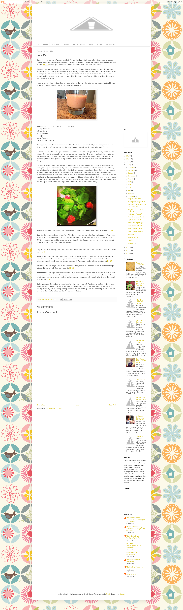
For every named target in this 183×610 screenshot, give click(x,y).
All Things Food (79, 44)
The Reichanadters (133, 560)
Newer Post (41, 405)
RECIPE (46, 65)
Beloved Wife (131, 574)
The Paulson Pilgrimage (134, 567)
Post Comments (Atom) (53, 408)
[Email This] (61, 299)
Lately (128, 569)
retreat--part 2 (130, 554)
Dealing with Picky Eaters (136, 202)
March (130, 193)
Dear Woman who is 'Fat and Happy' (141, 360)
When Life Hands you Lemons (139, 302)
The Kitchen (130, 561)
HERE (111, 230)
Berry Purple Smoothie (135, 226)
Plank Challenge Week (135, 231)
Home (37, 44)
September (132, 176)
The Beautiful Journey (134, 527)
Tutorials (66, 44)
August (130, 179)
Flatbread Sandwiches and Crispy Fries (137, 205)
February (131, 196)
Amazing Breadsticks (140, 264)
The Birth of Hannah (140, 341)
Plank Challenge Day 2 (135, 228)
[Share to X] (66, 299)
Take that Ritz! (132, 234)
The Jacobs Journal (133, 518)
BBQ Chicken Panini (134, 199)
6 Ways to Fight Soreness (141, 321)
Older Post (112, 405)
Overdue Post (140, 379)
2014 (128, 162)
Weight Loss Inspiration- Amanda (140, 283)
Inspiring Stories (95, 44)
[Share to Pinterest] (71, 299)
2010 (128, 253)
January (131, 244)
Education (139, 436)
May (129, 188)
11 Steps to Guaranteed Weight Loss (140, 418)
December (131, 167)
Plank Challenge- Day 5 (136, 217)
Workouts (55, 44)
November (131, 170)
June (130, 185)
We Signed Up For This (133, 538)
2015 (128, 159)
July (129, 182)
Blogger (122, 594)
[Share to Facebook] (68, 299)
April (129, 190)
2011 (128, 250)
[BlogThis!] (63, 299)
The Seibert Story (132, 536)
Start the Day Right (134, 237)
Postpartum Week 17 (135, 214)
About (45, 44)
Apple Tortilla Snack (134, 220)
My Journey (110, 44)
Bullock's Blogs (132, 552)
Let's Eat (130, 240)
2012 (128, 247)
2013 (128, 165)
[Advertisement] (76, 385)
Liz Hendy (129, 543)
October (131, 173)
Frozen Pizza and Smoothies (141, 398)
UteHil (108, 594)
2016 (128, 156)
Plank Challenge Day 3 (135, 223)
